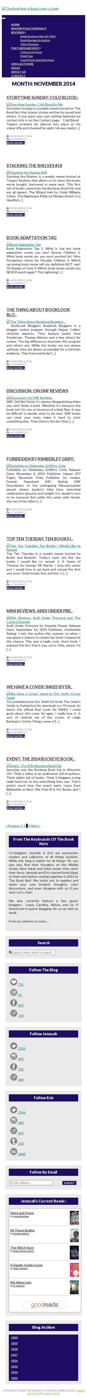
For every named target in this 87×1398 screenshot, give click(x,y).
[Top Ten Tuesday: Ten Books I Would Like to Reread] (43, 550)
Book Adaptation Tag (31, 237)
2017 (14, 1355)
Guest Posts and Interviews (37, 60)
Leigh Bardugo (21, 1216)
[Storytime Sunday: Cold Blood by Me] (34, 104)
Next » (35, 826)
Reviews (18, 32)
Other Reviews (29, 44)
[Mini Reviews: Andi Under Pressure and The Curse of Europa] (43, 622)
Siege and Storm (22, 1213)
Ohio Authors (22, 64)
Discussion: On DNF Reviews (37, 390)
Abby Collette (20, 1268)
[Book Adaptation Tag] (23, 244)
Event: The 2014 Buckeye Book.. (40, 758)
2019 (14, 1343)
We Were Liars (21, 1282)
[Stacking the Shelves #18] (26, 172)
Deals (15, 67)
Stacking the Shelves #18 (34, 165)
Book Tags (26, 56)
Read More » (15, 143)
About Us (18, 71)
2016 (14, 1360)
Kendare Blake (21, 1233)
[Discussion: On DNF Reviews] (29, 398)
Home (15, 24)
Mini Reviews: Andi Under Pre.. (39, 610)
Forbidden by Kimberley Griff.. (40, 458)
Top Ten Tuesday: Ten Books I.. (39, 538)
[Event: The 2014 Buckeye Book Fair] (34, 766)
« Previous (12, 826)
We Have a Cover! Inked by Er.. (39, 686)
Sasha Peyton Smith (23, 1251)
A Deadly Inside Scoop (26, 1265)
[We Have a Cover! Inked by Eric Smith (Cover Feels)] (43, 698)
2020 (14, 1337)
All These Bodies (22, 1230)
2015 (14, 1366)
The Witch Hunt (22, 1248)
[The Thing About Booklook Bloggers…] (36, 322)
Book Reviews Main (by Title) (38, 36)
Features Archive (25, 48)
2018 (14, 1349)
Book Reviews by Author (35, 40)
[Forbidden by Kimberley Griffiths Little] (36, 466)
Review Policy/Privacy (29, 28)
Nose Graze (52, 1393)
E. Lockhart (19, 1285)
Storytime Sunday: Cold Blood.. (42, 97)
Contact (18, 75)
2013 (14, 1378)
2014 (14, 1372)
